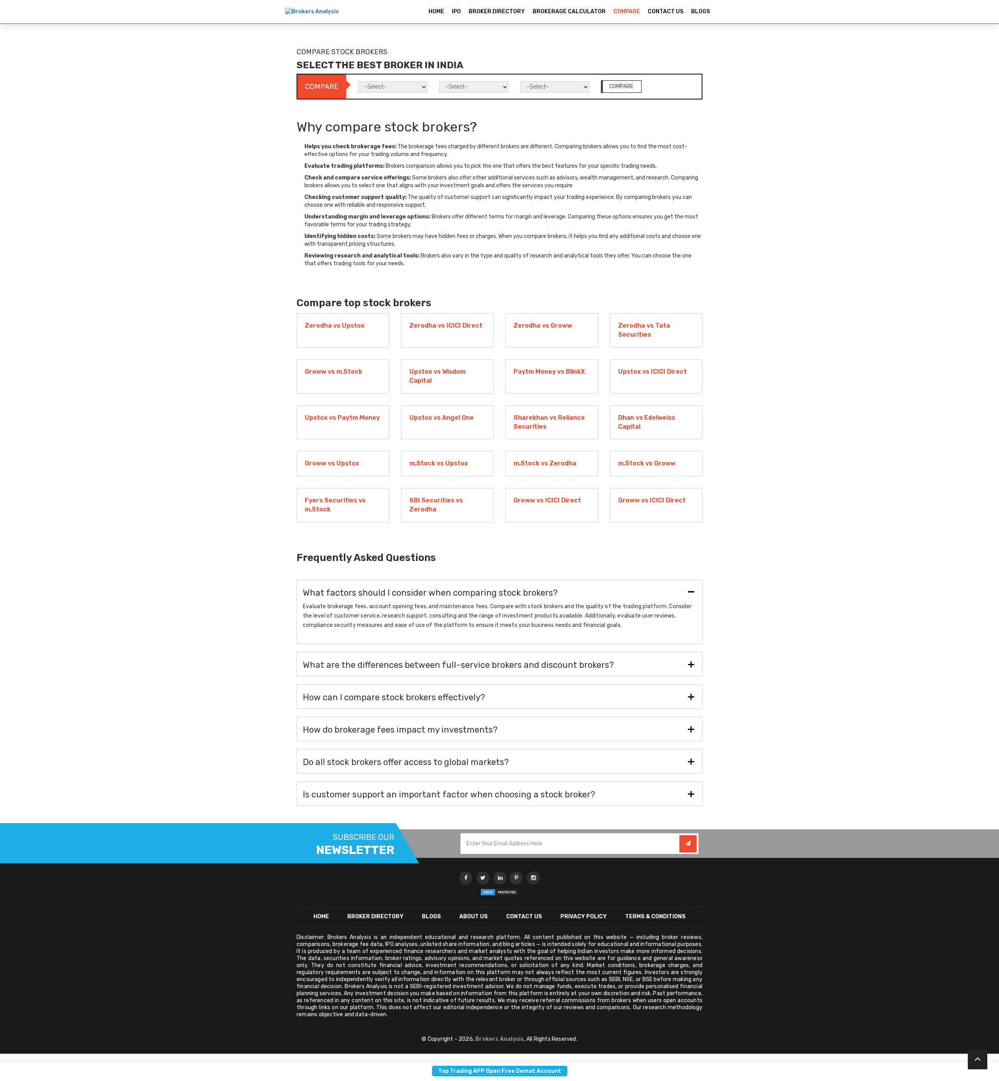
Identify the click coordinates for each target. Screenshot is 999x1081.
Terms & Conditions (655, 916)
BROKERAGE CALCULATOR (569, 11)
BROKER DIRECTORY (497, 11)
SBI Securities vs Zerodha (436, 505)
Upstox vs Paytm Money (342, 417)
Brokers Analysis (499, 1039)
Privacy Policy (583, 916)
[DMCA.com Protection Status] (499, 892)
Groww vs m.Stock (333, 371)
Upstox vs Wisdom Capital (437, 376)
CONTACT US (665, 11)
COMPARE (626, 11)
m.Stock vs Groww (646, 463)
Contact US (524, 916)
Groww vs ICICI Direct (547, 500)
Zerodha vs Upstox (334, 325)
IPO (456, 11)
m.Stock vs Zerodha (545, 463)
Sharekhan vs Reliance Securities (549, 422)
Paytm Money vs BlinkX (549, 371)
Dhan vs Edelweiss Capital (646, 422)
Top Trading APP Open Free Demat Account (499, 1071)
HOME (436, 11)
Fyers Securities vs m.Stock (335, 505)
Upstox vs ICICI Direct (652, 371)
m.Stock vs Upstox (438, 463)
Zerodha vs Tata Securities (644, 330)
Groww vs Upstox (332, 463)
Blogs (431, 916)
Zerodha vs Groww (543, 325)
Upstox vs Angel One (441, 417)
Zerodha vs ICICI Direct (445, 325)
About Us (473, 916)
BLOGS (700, 11)
